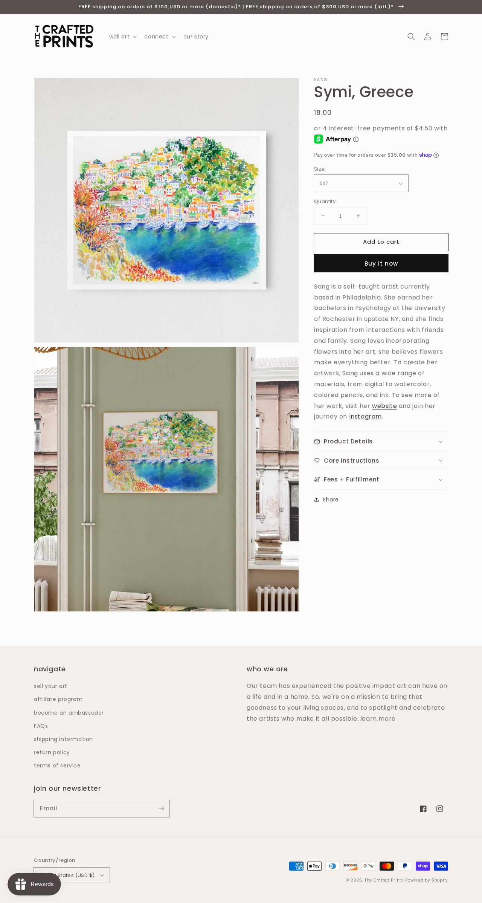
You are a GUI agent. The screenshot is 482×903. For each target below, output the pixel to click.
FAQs (41, 726)
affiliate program (58, 699)
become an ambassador (69, 713)
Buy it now (381, 263)
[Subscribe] (161, 808)
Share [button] (331, 499)
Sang (320, 80)
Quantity (325, 201)
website (384, 405)
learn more (378, 718)
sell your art (50, 686)
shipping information (63, 739)
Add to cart (381, 242)
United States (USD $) (67, 875)
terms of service (57, 765)
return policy (52, 752)
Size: (320, 169)
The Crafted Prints (384, 880)
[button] (411, 36)
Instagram (365, 416)
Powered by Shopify (426, 880)
